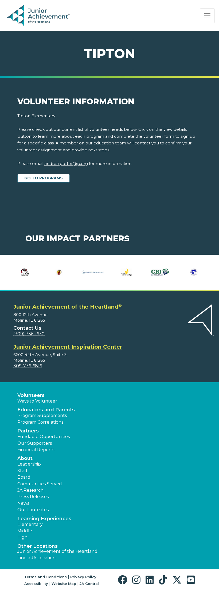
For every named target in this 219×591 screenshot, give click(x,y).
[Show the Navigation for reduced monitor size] (207, 15)
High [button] (22, 537)
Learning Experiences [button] (44, 518)
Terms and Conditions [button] (45, 577)
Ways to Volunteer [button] (37, 401)
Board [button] (23, 477)
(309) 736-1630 (29, 333)
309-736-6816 (27, 365)
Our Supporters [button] (34, 443)
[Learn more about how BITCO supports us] (92, 272)
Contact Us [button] (27, 328)
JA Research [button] (30, 490)
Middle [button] (24, 530)
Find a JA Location (36, 557)
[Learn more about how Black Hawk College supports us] (126, 272)
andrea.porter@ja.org (66, 163)
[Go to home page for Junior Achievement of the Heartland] (39, 16)
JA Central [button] (89, 583)
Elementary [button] (30, 524)
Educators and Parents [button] (46, 409)
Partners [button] (28, 430)
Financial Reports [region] (35, 449)
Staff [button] (22, 470)
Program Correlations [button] (40, 422)
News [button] (23, 503)
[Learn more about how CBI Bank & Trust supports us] (160, 272)
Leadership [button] (29, 464)
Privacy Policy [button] (83, 577)
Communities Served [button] (39, 483)
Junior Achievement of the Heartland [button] (57, 551)
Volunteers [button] (31, 395)
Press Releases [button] (33, 496)
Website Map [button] (64, 583)
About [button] (25, 458)
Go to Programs (43, 178)
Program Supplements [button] (42, 415)
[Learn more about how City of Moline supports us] (194, 272)
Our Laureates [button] (33, 509)
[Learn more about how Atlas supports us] (25, 272)
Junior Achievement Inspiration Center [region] (67, 347)
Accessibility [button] (36, 583)
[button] (124, 580)
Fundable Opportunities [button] (43, 436)
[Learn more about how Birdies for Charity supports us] (59, 272)
